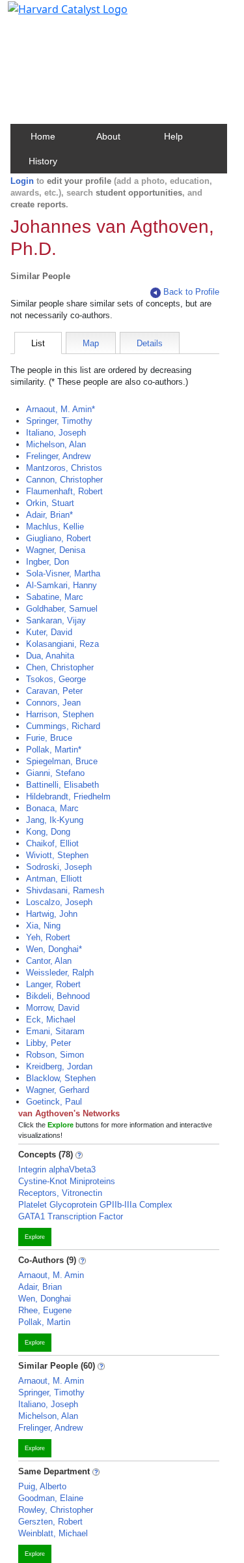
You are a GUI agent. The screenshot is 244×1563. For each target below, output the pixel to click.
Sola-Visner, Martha (63, 573)
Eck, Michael (50, 1019)
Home (43, 136)
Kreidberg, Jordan (59, 1066)
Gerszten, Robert (50, 1521)
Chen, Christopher (60, 667)
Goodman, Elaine (50, 1498)
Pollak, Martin (44, 1322)
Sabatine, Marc (54, 597)
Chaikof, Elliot (52, 843)
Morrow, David (52, 1008)
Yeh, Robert (48, 937)
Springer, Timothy (59, 421)
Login (22, 181)
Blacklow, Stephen (61, 1078)
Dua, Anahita (50, 656)
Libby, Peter (48, 1043)
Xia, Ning (43, 925)
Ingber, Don (47, 562)
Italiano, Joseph (56, 433)
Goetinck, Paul (54, 1102)
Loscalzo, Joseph (59, 902)
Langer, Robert (53, 984)
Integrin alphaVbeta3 (57, 1169)
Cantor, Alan (49, 961)
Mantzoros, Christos (64, 468)
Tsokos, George (56, 679)
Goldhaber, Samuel (62, 609)
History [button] (43, 161)
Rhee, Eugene (45, 1310)
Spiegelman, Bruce (62, 761)
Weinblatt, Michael (53, 1533)
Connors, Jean (53, 702)
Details (150, 343)
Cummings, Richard (63, 726)
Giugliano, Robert (58, 538)
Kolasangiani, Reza (62, 644)
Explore (35, 1237)
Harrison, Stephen (60, 714)
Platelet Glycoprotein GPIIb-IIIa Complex (95, 1205)
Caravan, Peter (54, 691)
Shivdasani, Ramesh (65, 890)
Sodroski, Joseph (59, 867)
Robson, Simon (55, 1055)
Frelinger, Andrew (58, 456)
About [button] (108, 136)
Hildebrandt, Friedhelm (68, 796)
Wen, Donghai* (54, 949)
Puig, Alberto (42, 1486)
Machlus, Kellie (55, 526)
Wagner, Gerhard (57, 1090)
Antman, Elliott (54, 879)
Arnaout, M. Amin (51, 1275)
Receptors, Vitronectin (60, 1193)
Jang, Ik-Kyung (54, 820)
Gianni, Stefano (55, 773)
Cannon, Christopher (64, 479)
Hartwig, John (51, 914)
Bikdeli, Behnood (58, 996)
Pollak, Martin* (53, 749)
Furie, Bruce (49, 738)
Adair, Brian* (49, 515)
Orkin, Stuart (50, 503)
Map (91, 343)
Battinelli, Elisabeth (62, 785)
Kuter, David (49, 632)
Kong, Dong (48, 832)
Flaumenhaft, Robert (64, 491)
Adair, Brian (40, 1287)
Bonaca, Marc (52, 808)
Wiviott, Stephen (57, 855)
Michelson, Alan (56, 444)
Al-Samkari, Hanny (61, 585)
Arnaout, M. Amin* (60, 409)
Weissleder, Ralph (60, 972)
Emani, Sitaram (55, 1031)
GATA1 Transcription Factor (70, 1216)
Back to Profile (191, 292)
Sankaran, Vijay (56, 620)
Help (173, 136)
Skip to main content (54, 16)
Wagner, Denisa (55, 550)
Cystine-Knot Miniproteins (66, 1181)
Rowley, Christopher (55, 1510)
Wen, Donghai (44, 1298)
